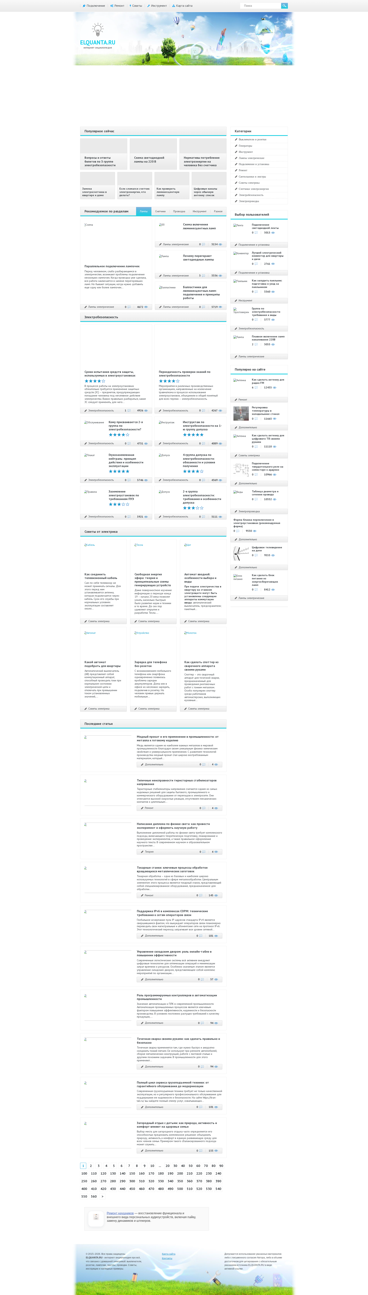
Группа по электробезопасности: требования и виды (266, 312)
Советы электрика (98, 621)
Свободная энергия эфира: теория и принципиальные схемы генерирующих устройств (153, 579)
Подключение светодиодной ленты (265, 226)
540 (218, 1188)
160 (142, 1173)
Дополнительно (154, 764)
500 (180, 1188)
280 (113, 1181)
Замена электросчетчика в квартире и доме (94, 192)
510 (189, 1188)
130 (113, 1173)
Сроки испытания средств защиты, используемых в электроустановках (110, 373)
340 (170, 1181)
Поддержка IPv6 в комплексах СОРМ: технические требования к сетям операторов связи (172, 913)
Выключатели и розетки (252, 139)
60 (198, 1165)
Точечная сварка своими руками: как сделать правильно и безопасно (178, 1040)
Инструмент (159, 5)
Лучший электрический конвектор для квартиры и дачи (267, 256)
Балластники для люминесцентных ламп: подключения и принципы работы (201, 292)
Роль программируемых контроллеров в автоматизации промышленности (177, 997)
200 (180, 1173)
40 (183, 1165)
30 (175, 1165)
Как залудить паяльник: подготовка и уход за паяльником (267, 284)
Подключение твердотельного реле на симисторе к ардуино (267, 467)
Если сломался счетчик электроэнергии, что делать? (134, 192)
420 (103, 1188)
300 (132, 1181)
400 (84, 1188)
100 (84, 1173)
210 (189, 1173)
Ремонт (119, 5)
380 (209, 1181)
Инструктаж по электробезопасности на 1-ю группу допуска (202, 425)
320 (151, 1181)
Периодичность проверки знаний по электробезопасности (184, 373)
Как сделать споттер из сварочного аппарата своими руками (201, 665)
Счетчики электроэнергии (254, 188)
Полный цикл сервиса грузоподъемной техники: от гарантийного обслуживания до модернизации (173, 1084)
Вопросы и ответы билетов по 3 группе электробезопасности (100, 161)
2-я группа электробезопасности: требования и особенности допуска (202, 496)
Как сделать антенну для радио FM (268, 381)
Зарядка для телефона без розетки (151, 664)
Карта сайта (184, 5)
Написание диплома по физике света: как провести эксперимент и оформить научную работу (173, 825)
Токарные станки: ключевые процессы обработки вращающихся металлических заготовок (172, 869)
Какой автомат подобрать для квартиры (103, 664)
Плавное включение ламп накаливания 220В (268, 338)
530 (209, 1188)
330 (161, 1181)
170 (151, 1173)
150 (132, 1173)
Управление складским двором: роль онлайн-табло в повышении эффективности (174, 953)
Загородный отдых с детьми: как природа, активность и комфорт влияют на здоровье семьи (177, 1124)
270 (103, 1181)
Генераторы (245, 145)
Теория (149, 851)
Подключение (96, 5)
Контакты (167, 1258)
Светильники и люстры (252, 176)
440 (122, 1188)
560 (94, 1196)
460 (142, 1188)
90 (221, 1165)
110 (94, 1173)
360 (189, 1181)
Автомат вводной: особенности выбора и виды (200, 577)
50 (190, 1165)
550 (84, 1196)
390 (218, 1181)
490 (170, 1188)
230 (209, 1173)
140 (122, 1173)
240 (218, 1173)
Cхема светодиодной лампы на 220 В (149, 159)
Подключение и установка (254, 164)
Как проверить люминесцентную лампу (168, 192)
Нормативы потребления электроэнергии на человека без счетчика (201, 161)
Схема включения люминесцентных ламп (199, 226)
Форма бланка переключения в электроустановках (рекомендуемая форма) (256, 523)
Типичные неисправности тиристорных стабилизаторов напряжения (177, 782)
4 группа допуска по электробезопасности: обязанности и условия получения (199, 460)
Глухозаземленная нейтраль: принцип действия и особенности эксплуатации (126, 460)
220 (199, 1173)
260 (94, 1181)
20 (167, 1165)
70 (206, 1165)
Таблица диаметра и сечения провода (265, 493)
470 (151, 1188)
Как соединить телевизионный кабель (101, 576)
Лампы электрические (101, 306)
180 (161, 1173)
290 (122, 1181)
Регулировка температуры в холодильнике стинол (265, 411)
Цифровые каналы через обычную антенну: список (205, 192)
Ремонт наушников (120, 1213)
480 (161, 1188)
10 (152, 1165)
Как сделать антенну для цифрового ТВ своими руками (268, 439)
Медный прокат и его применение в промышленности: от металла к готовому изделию (178, 738)
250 (84, 1181)
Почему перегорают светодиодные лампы (198, 257)
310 (142, 1181)
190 (170, 1173)
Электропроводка (249, 201)
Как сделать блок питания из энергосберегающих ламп (265, 579)
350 (180, 1181)
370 (199, 1181)
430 (113, 1188)
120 (103, 1173)
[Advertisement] (184, 96)
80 (213, 1165)
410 (94, 1188)
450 (132, 1188)
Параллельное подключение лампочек (112, 266)
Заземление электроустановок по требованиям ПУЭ (124, 495)
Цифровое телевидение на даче (267, 549)
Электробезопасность (101, 410)
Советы (137, 5)
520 (199, 1188)
